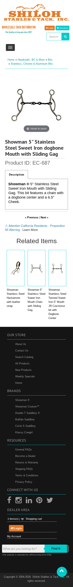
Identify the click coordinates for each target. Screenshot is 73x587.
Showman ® (22, 400)
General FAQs (23, 449)
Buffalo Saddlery (25, 419)
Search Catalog (24, 357)
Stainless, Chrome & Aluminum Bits (32, 63)
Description (16, 174)
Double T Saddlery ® (27, 412)
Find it (55, 548)
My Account (14, 536)
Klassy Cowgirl (24, 432)
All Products (22, 363)
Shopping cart (34, 518)
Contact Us (21, 350)
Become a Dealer (25, 456)
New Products (23, 369)
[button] (62, 572)
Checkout (63, 28)
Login (51, 28)
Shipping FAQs (24, 468)
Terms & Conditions (26, 475)
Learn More (30, 229)
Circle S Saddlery (25, 425)
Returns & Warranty (26, 462)
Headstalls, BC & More (31, 59)
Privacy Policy (23, 481)
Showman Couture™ (27, 406)
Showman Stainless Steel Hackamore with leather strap (16, 297)
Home (11, 59)
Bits (50, 59)
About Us (20, 344)
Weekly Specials (25, 376)
